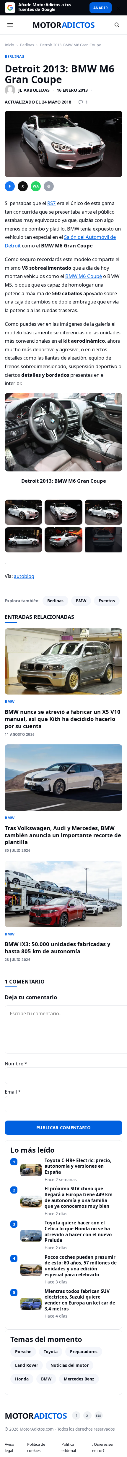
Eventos (107, 600)
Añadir (100, 7)
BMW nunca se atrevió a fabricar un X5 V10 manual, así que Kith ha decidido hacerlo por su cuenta (63, 719)
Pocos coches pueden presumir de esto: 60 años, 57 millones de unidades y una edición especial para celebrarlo (81, 1266)
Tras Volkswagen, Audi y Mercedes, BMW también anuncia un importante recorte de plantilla (63, 835)
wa (36, 186)
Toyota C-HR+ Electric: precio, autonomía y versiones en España (78, 1166)
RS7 (51, 203)
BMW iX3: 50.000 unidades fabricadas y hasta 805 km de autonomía (57, 947)
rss (98, 1415)
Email (13, 1092)
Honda (22, 1379)
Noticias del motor (70, 1365)
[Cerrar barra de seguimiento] (117, 7)
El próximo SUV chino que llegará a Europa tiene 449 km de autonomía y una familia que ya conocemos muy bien (79, 1197)
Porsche (23, 1351)
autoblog (24, 576)
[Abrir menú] (10, 25)
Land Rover (26, 1365)
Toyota (51, 1351)
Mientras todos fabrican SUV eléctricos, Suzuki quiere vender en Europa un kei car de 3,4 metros (80, 1300)
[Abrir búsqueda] (117, 25)
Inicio (9, 44)
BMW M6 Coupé (83, 276)
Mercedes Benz (79, 1379)
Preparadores (83, 1351)
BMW (81, 600)
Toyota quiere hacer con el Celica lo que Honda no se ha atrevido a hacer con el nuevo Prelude (78, 1231)
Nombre (16, 1063)
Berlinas (27, 44)
